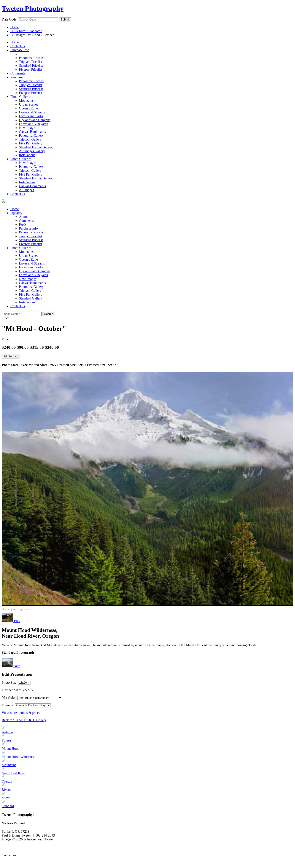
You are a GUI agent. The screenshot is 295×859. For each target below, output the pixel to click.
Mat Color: (9, 697)
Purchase (16, 77)
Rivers (6, 789)
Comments (17, 73)
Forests (6, 740)
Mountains (9, 765)
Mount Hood (10, 748)
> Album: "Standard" (26, 31)
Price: (6, 339)
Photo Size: (10, 682)
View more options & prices (21, 713)
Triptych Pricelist (30, 236)
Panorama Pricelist (31, 232)
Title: (5, 318)
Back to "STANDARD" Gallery (24, 720)
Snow (6, 798)
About (23, 217)
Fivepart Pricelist (30, 244)
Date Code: (9, 19)
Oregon (7, 781)
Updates (16, 213)
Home (14, 27)
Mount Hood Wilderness (18, 757)
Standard (8, 806)
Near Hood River (13, 773)
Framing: (8, 705)
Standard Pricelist (31, 240)
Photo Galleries (20, 96)
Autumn (7, 732)
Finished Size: (12, 690)
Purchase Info (19, 50)
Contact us (17, 46)
